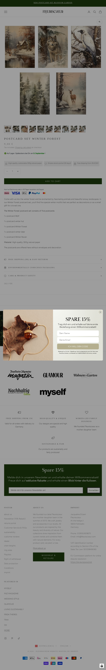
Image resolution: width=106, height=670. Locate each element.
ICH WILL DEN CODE (78, 346)
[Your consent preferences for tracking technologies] (102, 666)
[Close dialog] (100, 312)
